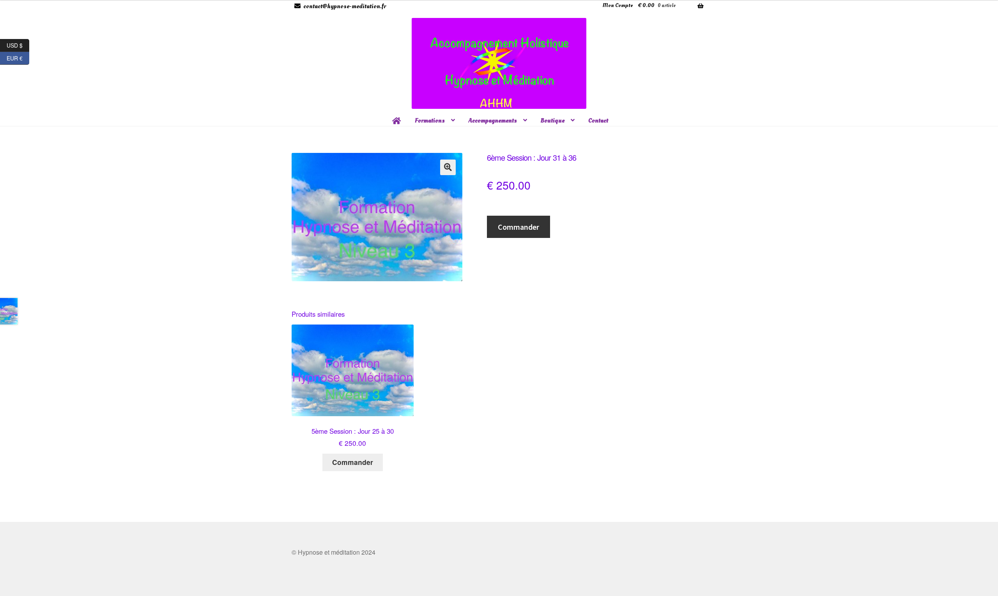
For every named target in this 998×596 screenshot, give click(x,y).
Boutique (552, 120)
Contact (598, 120)
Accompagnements (493, 120)
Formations (430, 120)
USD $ (18, 44)
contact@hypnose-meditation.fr (344, 6)
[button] (448, 167)
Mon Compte (618, 5)
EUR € (18, 57)
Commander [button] (352, 462)
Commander (518, 227)
